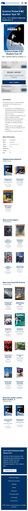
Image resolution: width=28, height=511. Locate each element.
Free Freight (14, 497)
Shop (9, 18)
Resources (14, 491)
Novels (14, 487)
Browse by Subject (14, 477)
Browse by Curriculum (14, 481)
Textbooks (14, 484)
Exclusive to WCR (14, 494)
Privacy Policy (14, 500)
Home (4, 18)
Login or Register (14, 82)
